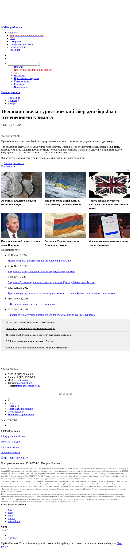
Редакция (15, 49)
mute (10, 515)
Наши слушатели (10, 452)
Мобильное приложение (21, 414)
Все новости (8, 166)
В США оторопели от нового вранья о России (29, 341)
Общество (13, 100)
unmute (11, 518)
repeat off (12, 538)
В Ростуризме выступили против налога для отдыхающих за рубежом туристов (51, 314)
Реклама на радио (10, 441)
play (10, 509)
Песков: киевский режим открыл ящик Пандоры (30, 322)
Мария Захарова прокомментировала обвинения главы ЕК (39, 260)
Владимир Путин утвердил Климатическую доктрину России (41, 271)
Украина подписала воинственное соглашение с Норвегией (37, 347)
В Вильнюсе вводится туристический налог (32, 304)
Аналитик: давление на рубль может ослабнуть (30, 328)
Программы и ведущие (22, 44)
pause (10, 512)
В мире (11, 103)
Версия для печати (14, 163)
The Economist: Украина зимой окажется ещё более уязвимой (38, 335)
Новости (12, 32)
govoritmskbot (21, 380)
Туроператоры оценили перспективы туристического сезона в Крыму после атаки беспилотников (61, 293)
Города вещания (10, 447)
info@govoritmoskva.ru (28, 385)
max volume (14, 521)
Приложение (21, 87)
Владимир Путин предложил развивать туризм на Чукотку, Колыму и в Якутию (51, 282)
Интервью (15, 41)
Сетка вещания (18, 47)
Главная (5, 92)
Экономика (14, 97)
